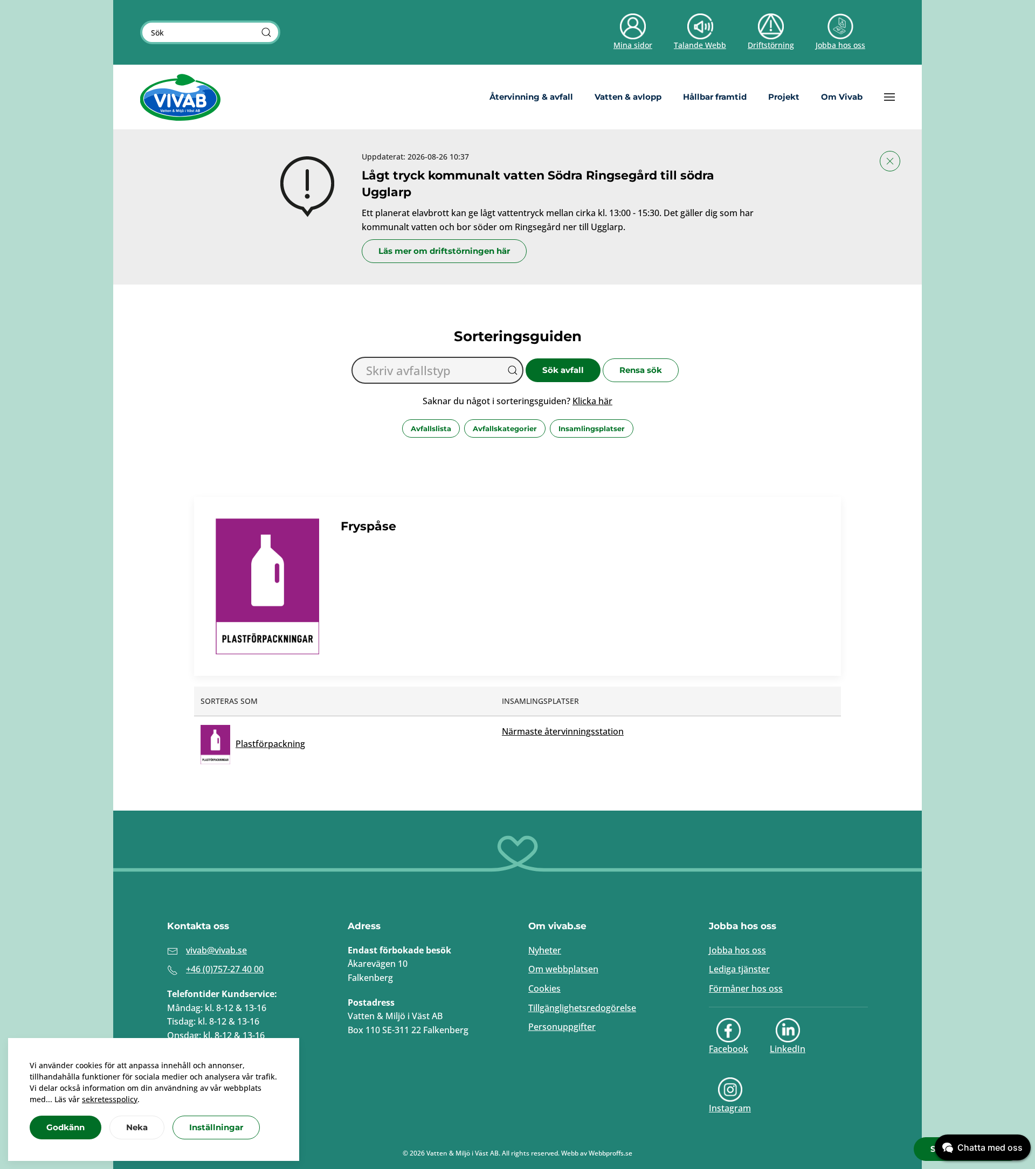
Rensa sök (640, 370)
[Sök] (266, 32)
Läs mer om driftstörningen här (444, 251)
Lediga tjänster (739, 969)
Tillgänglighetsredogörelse (582, 1008)
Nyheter (544, 950)
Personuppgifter (562, 1027)
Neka (137, 1127)
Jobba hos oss (737, 950)
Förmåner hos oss (746, 988)
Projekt (783, 97)
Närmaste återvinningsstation (563, 731)
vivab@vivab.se (216, 950)
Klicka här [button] (592, 401)
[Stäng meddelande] (890, 161)
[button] (889, 97)
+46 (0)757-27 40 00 (225, 969)
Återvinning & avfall (531, 97)
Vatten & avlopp (628, 97)
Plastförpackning (270, 744)
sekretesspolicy (109, 1099)
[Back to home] (180, 97)
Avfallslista (431, 428)
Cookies (544, 988)
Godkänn (65, 1127)
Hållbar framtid (715, 97)
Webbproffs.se (610, 1153)
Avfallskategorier (505, 428)
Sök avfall (563, 370)
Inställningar (216, 1127)
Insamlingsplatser (591, 428)
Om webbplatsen (563, 969)
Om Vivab (841, 97)
